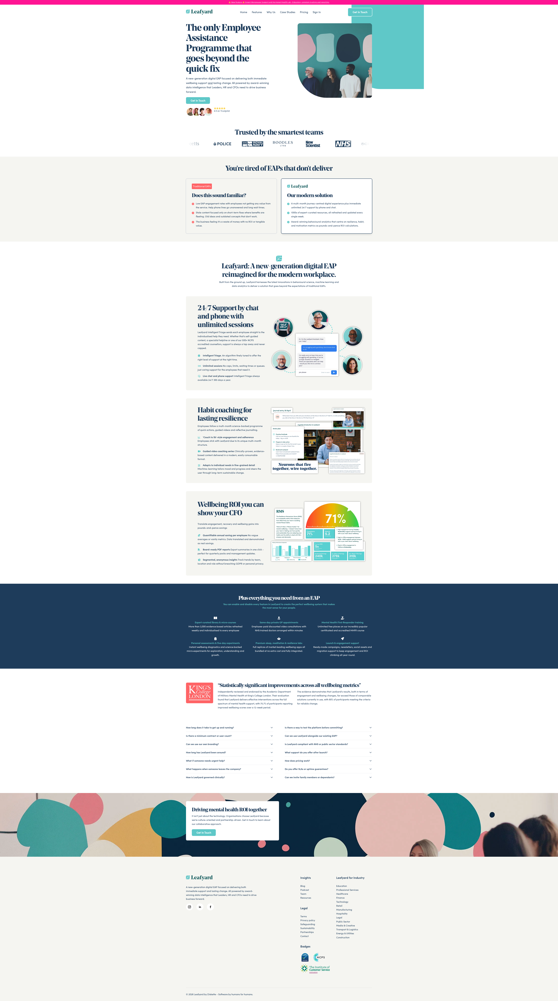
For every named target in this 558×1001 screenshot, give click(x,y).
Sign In (317, 12)
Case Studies (287, 12)
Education (341, 885)
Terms (303, 916)
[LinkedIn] (199, 906)
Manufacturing (344, 909)
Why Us (271, 12)
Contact (304, 936)
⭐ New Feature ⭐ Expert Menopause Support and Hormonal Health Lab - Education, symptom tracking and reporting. (279, 2)
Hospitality (341, 913)
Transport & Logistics (347, 929)
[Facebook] (210, 906)
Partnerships (307, 932)
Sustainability (307, 928)
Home (243, 12)
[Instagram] (189, 906)
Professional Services (347, 889)
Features (257, 12)
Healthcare (342, 893)
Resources (305, 897)
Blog (302, 885)
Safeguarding (307, 924)
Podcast (304, 889)
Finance (340, 897)
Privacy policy (307, 920)
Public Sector (343, 921)
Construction (342, 937)
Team (303, 893)
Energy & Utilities (345, 933)
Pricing (304, 12)
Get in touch (360, 12)
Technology (342, 901)
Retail (339, 905)
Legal (339, 917)
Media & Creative (345, 925)
